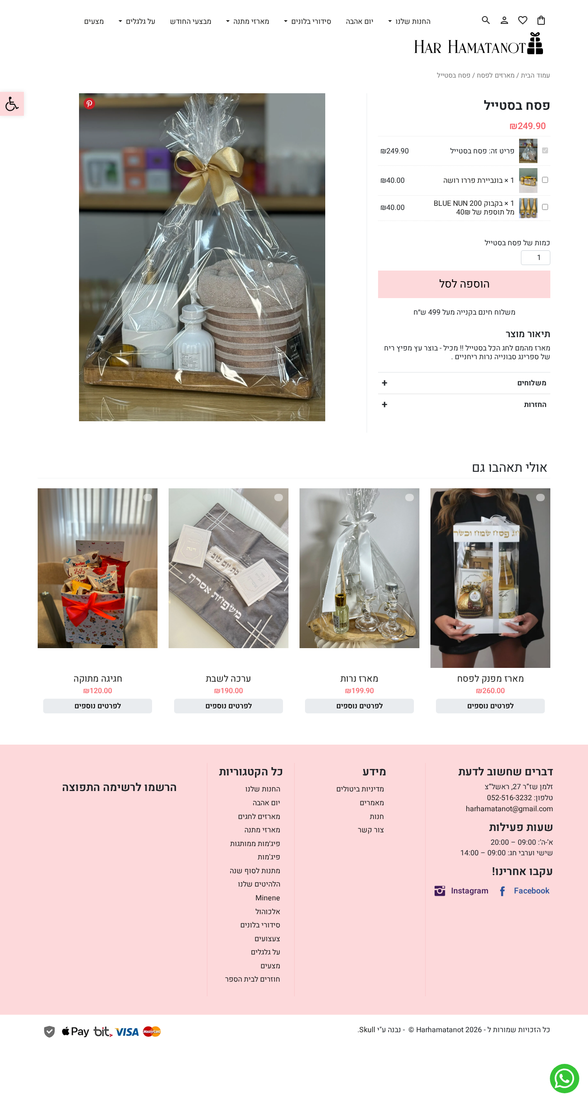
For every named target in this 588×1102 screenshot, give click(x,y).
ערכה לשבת (228, 678)
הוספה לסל (464, 284)
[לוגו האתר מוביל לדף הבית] (478, 43)
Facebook (531, 891)
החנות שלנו (262, 789)
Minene (267, 898)
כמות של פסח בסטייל (517, 243)
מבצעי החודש (190, 21)
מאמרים (372, 802)
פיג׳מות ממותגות (255, 843)
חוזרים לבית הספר (252, 979)
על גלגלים (265, 952)
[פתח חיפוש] (486, 20)
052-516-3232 (509, 797)
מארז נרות (359, 678)
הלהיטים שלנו (259, 884)
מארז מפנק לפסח (490, 678)
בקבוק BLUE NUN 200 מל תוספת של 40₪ (474, 207)
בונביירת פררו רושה (473, 180)
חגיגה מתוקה (98, 678)
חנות (377, 816)
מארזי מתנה (262, 830)
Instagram (469, 891)
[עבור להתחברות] (504, 20)
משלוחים (532, 383)
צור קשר (371, 830)
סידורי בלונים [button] (310, 21)
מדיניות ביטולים (360, 789)
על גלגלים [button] (139, 21)
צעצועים (267, 938)
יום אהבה (359, 21)
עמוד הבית (535, 75)
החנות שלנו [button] (412, 21)
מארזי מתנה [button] (250, 21)
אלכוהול (267, 911)
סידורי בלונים (260, 925)
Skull (367, 1029)
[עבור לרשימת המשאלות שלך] (523, 20)
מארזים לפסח (495, 75)
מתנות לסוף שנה (255, 870)
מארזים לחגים (259, 816)
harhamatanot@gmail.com (509, 808)
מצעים (94, 21)
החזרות (535, 404)
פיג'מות (269, 857)
